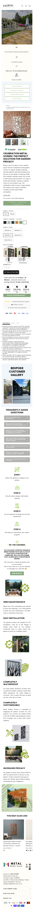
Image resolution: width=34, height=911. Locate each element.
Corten (16, 222)
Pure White (24, 222)
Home (8, 105)
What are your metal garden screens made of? (16, 424)
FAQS (18, 323)
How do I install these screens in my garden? (15, 453)
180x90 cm (8, 235)
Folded (12, 214)
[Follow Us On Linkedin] (30, 867)
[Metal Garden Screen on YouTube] (30, 869)
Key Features (6, 323)
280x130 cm (8, 240)
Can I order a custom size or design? (16, 446)
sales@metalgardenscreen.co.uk (12, 883)
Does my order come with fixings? (16, 459)
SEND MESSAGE (17, 573)
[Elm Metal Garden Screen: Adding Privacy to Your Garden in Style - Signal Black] (26, 850)
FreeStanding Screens (17, 94)
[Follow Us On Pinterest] (30, 864)
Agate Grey (9, 222)
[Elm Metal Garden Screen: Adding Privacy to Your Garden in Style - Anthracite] (30, 850)
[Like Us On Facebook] (27, 864)
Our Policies (9, 893)
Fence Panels (17, 98)
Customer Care (10, 889)
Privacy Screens (17, 86)
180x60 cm (17, 230)
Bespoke (13, 323)
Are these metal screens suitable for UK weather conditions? (16, 439)
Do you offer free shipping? (13, 418)
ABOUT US (7, 898)
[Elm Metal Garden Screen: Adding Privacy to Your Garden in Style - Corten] (32, 850)
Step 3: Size (7, 227)
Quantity (7, 264)
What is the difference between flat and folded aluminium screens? (16, 432)
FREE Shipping (19, 198)
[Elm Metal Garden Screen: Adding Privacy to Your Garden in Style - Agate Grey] (28, 850)
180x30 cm (8, 230)
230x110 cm (18, 235)
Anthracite (13, 222)
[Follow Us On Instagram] (27, 867)
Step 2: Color (12, 219)
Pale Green (20, 222)
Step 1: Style (8, 211)
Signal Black (5, 222)
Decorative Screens (17, 90)
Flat (6, 214)
